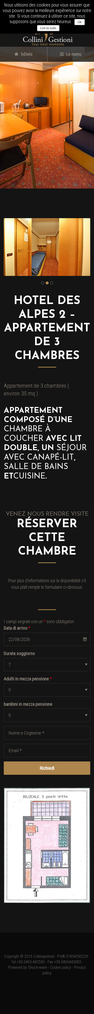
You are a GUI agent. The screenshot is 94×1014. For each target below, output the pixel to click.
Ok (79, 22)
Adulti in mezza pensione (28, 678)
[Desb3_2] (47, 247)
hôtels (26, 54)
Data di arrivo (17, 628)
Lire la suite (48, 28)
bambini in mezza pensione (28, 704)
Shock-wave (37, 967)
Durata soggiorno (19, 653)
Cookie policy (60, 967)
